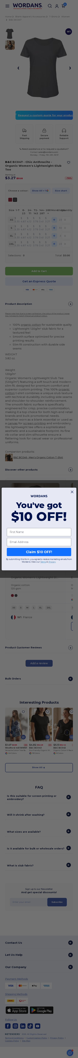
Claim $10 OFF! (39, 552)
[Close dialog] (72, 492)
